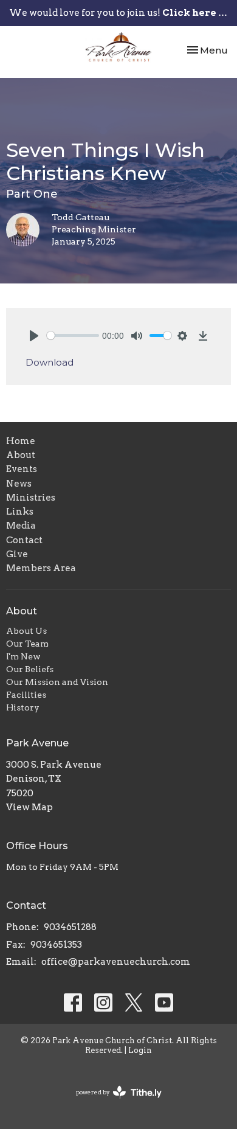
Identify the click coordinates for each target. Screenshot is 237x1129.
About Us (26, 631)
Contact (24, 540)
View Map (29, 807)
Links (19, 511)
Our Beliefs (29, 669)
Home (20, 441)
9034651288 (70, 927)
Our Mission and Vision (57, 682)
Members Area (41, 568)
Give (17, 554)
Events (21, 469)
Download (50, 362)
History (23, 707)
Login (140, 1050)
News (19, 483)
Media (21, 525)
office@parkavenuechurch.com (115, 961)
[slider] (73, 335)
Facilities (26, 695)
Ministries (30, 497)
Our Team (27, 643)
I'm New (23, 656)
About (20, 455)
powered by (112, 1102)
